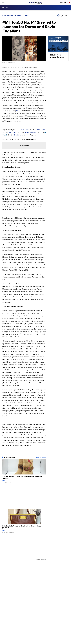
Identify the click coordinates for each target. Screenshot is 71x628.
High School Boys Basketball (15, 15)
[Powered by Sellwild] (43, 559)
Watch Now (64, 2)
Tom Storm (17, 135)
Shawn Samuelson (31, 132)
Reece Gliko (25, 130)
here (17, 111)
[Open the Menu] (3, 2)
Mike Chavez (13, 132)
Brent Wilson (40, 130)
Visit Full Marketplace (40, 457)
